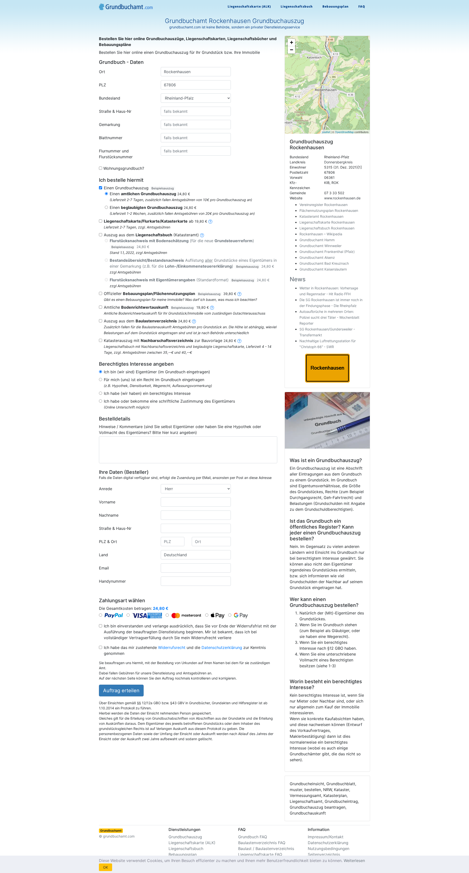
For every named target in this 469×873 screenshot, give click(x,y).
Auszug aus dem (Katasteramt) (151, 234)
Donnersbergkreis (338, 162)
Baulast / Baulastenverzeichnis (266, 848)
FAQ (361, 6)
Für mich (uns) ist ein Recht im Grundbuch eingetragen (154, 379)
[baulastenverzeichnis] (194, 320)
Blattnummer (110, 137)
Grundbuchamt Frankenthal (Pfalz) (327, 251)
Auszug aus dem (147, 320)
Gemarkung (109, 124)
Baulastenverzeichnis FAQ (261, 842)
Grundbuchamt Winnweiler (320, 246)
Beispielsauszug (162, 188)
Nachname (108, 515)
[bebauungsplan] (239, 293)
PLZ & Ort (108, 541)
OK (105, 867)
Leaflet (326, 132)
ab (155, 221)
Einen (150, 193)
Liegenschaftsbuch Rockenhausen (326, 228)
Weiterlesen (354, 860)
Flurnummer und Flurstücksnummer (116, 153)
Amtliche (156, 307)
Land (103, 554)
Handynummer (112, 581)
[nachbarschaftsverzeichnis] (239, 340)
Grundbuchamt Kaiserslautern (323, 269)
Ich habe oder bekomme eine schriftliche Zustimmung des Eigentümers (169, 401)
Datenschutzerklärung (222, 647)
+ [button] (291, 42)
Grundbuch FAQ (252, 836)
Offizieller (170, 293)
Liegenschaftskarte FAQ (260, 854)
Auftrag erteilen (121, 690)
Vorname (107, 501)
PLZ (102, 84)
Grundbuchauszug (185, 836)
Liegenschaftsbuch (297, 6)
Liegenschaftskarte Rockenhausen (327, 222)
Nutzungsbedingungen (328, 848)
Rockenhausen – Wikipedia (320, 234)
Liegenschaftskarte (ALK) (249, 6)
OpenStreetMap (344, 132)
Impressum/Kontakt (325, 836)
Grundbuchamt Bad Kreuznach (324, 263)
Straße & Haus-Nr (115, 111)
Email (104, 568)
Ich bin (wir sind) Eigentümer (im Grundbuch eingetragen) (157, 371)
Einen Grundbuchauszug (139, 187)
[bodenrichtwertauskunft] (212, 307)
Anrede (105, 488)
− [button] (291, 50)
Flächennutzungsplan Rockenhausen (328, 210)
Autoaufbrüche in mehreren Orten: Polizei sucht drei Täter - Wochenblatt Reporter (329, 317)
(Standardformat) (189, 279)
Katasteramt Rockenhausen (321, 216)
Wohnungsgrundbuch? (123, 168)
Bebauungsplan (335, 6)
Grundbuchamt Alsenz (317, 257)
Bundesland (109, 98)
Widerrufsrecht (171, 647)
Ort (102, 71)
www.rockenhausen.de (342, 198)
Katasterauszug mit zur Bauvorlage (170, 340)
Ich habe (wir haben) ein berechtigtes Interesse (147, 393)
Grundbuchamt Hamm (317, 240)
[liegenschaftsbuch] (202, 234)
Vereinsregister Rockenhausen (323, 205)
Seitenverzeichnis (324, 854)
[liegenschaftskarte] (210, 221)
